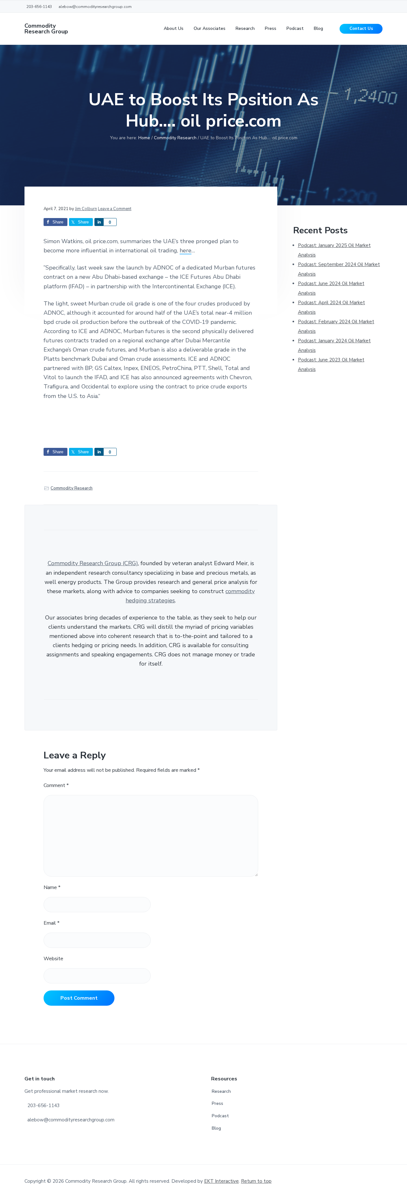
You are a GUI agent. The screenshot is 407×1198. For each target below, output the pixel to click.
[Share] (98, 222)
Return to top (256, 1181)
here (185, 250)
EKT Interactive (221, 1181)
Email (51, 923)
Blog (216, 1128)
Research (221, 1091)
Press (217, 1103)
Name (52, 887)
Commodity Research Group (46, 28)
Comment (56, 785)
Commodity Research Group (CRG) (93, 563)
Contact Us (361, 28)
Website (53, 958)
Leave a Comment (114, 209)
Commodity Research (72, 488)
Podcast (220, 1116)
